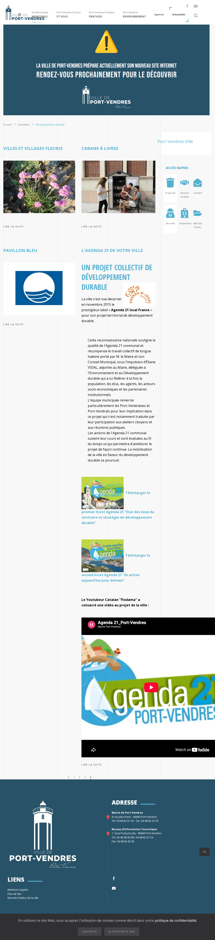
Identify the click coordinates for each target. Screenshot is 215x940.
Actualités (178, 14)
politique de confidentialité (175, 920)
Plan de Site (15, 894)
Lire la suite (13, 226)
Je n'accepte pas (122, 931)
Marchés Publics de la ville (23, 898)
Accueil (7, 124)
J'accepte (89, 931)
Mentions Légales (18, 889)
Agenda (159, 14)
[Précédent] (68, 777)
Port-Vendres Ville (175, 141)
